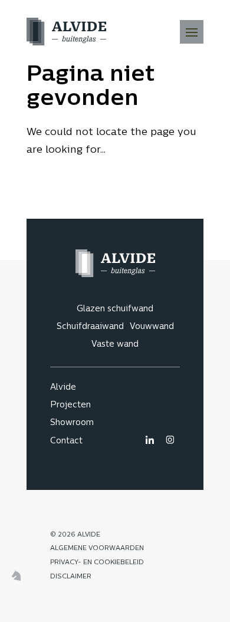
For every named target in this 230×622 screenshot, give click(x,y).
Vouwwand (152, 326)
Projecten (70, 405)
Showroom (72, 423)
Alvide (63, 387)
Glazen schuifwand (115, 309)
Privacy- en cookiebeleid (97, 563)
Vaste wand (115, 344)
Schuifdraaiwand (90, 326)
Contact (66, 441)
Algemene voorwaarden (97, 548)
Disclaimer (70, 577)
